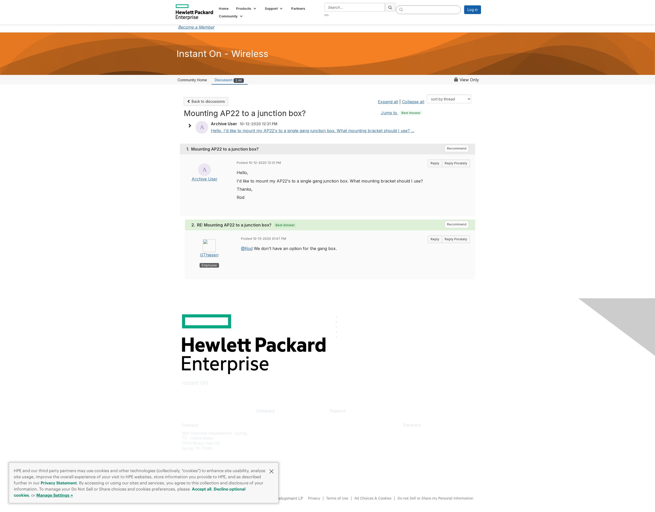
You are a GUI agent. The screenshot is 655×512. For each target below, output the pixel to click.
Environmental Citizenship (277, 441)
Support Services (344, 419)
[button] (271, 471)
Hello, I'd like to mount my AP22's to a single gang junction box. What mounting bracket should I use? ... (312, 130)
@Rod (247, 248)
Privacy (314, 498)
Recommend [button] (456, 148)
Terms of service (270, 456)
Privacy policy (268, 449)
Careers (262, 426)
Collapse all (413, 101)
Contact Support (343, 426)
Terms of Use (337, 498)
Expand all (388, 101)
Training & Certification (349, 434)
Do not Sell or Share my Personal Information (435, 498)
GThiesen (209, 254)
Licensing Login (343, 449)
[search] (390, 7)
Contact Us (265, 434)
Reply (435, 163)
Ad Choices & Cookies (372, 498)
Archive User (204, 178)
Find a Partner (415, 433)
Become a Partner (418, 440)
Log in (472, 9)
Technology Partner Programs (428, 456)
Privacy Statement (59, 482)
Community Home (192, 80)
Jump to (400, 112)
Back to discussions (208, 101)
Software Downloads (347, 441)
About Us (263, 419)
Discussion (228, 80)
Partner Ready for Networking (428, 448)
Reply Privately (456, 163)
